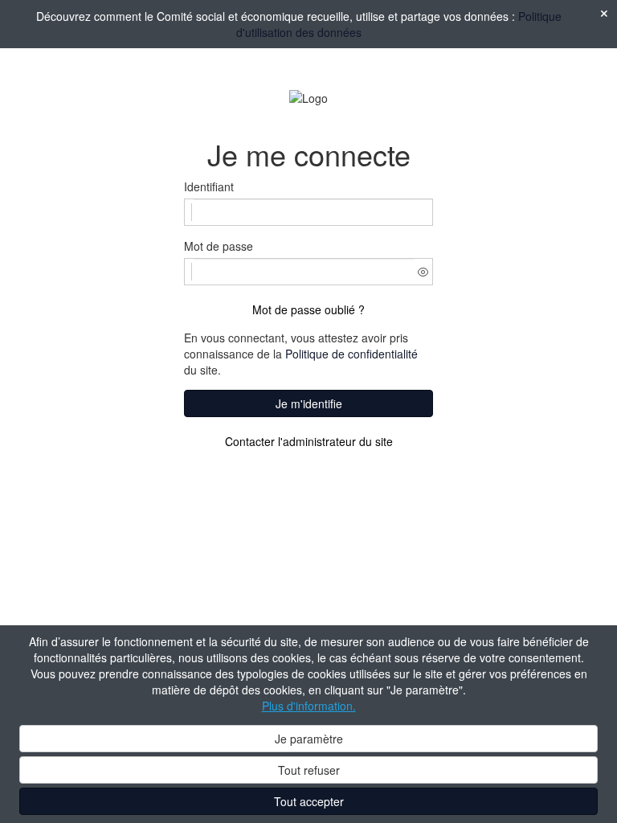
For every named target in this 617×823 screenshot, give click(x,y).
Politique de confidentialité (351, 354)
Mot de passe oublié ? (308, 309)
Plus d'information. (309, 706)
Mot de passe (218, 246)
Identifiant (209, 186)
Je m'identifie (309, 403)
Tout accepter (309, 801)
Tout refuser (309, 770)
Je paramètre (309, 739)
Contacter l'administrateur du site (309, 441)
